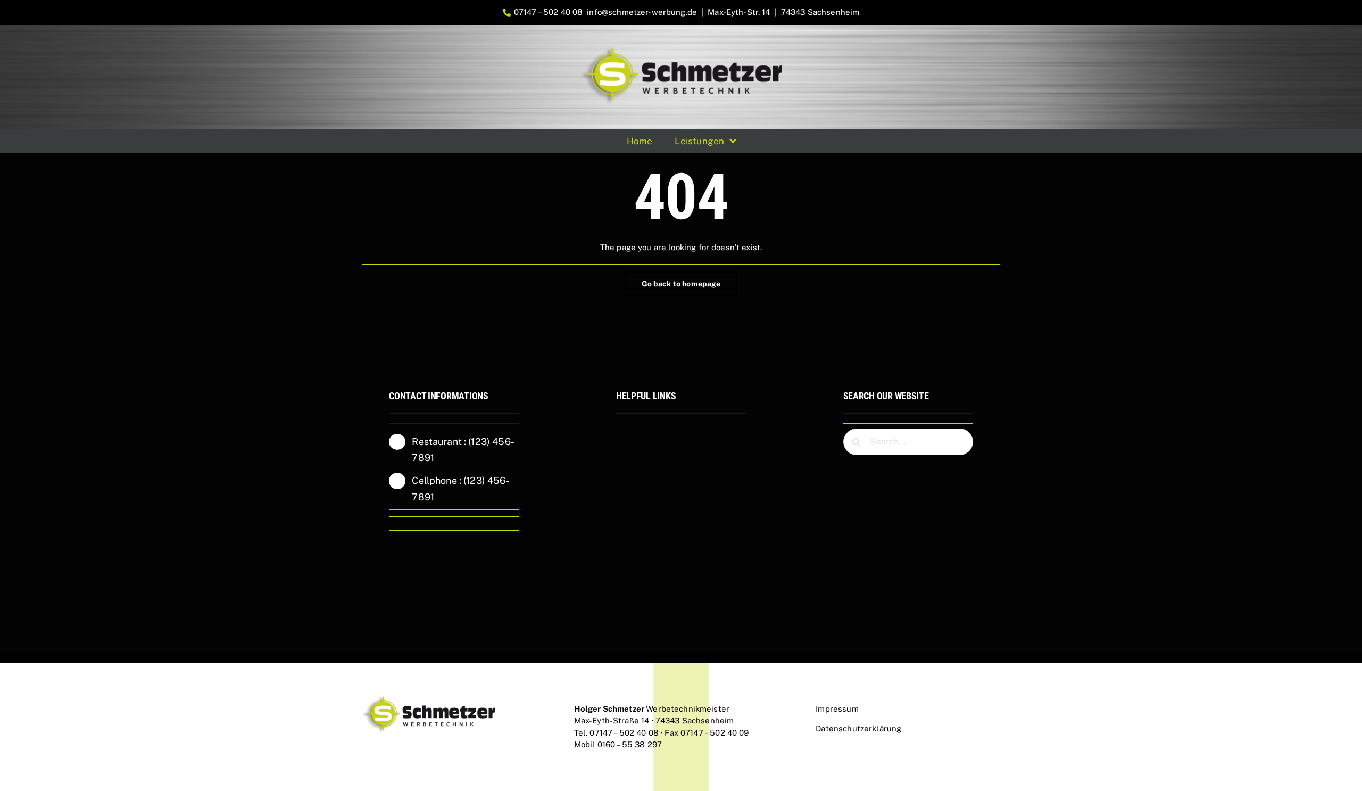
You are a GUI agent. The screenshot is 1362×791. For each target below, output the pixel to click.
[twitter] (412, 525)
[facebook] (393, 525)
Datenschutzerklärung (858, 728)
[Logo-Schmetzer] (681, 50)
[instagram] (432, 525)
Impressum (837, 708)
